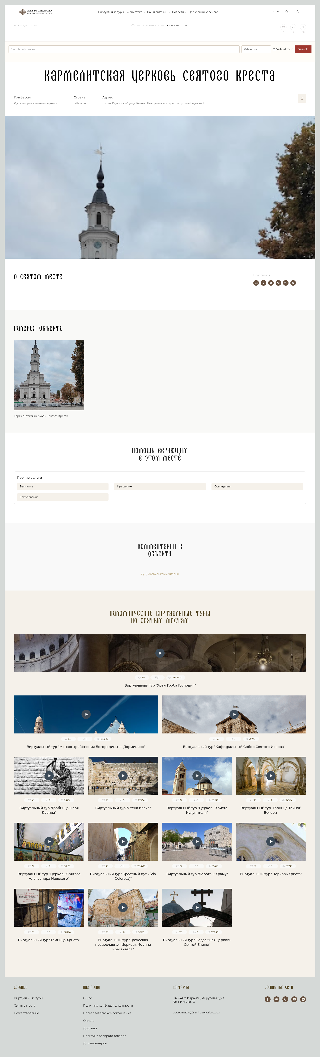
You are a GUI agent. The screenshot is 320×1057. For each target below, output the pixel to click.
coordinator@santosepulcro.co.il (196, 1012)
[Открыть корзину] (268, 12)
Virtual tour (284, 49)
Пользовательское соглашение (107, 1013)
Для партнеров (95, 1043)
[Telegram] (293, 283)
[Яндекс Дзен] (303, 999)
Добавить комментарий (162, 574)
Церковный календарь (204, 12)
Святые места (24, 1005)
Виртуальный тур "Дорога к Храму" (197, 874)
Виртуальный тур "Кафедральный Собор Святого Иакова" (234, 747)
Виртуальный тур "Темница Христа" (49, 940)
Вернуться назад (27, 25)
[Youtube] (294, 999)
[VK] (276, 999)
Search (303, 49)
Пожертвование (26, 1013)
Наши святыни (157, 12)
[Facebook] (268, 999)
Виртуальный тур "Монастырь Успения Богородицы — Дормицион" (86, 747)
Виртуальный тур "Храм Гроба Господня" (160, 685)
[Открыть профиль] (297, 12)
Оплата (88, 1021)
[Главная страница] (133, 25)
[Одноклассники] (263, 283)
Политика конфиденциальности (108, 1005)
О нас (87, 998)
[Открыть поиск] (287, 12)
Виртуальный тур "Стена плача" (123, 808)
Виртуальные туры (111, 12)
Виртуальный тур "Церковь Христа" (271, 874)
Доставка (90, 1028)
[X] (271, 283)
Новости (178, 12)
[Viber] (278, 283)
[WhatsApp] (286, 283)
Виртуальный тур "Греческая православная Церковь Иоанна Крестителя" (123, 945)
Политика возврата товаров (104, 1036)
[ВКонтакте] (256, 283)
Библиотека (134, 12)
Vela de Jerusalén (35, 12)
